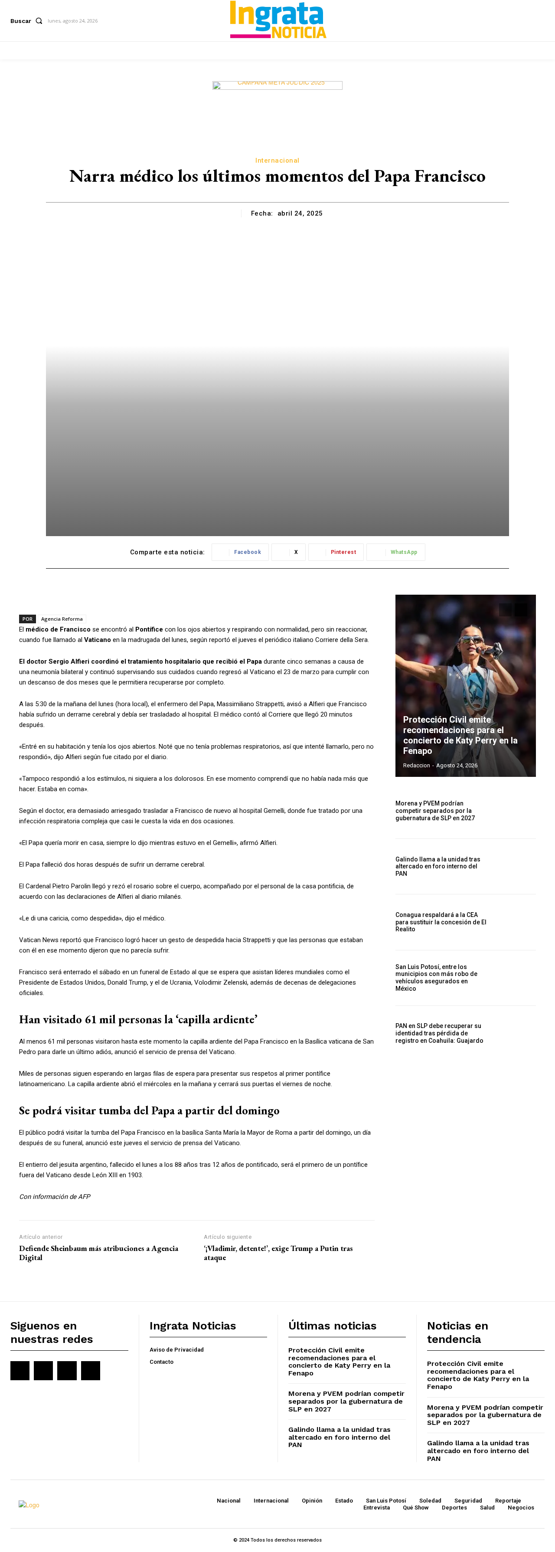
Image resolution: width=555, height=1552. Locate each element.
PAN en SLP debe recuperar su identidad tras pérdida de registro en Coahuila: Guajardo (439, 1033)
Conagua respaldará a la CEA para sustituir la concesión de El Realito (440, 922)
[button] (28, 21)
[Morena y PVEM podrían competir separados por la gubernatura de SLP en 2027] (515, 811)
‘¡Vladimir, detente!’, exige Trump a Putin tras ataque (278, 1253)
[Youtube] (90, 1370)
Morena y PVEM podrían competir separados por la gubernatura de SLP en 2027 (435, 811)
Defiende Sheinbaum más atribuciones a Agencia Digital (98, 1253)
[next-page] (521, 609)
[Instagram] (43, 1370)
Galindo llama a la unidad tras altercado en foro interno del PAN (437, 867)
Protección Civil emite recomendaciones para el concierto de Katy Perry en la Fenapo (460, 735)
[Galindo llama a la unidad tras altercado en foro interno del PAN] (515, 866)
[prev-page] (505, 609)
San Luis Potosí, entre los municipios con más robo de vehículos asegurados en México (436, 977)
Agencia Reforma (62, 619)
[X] (66, 1370)
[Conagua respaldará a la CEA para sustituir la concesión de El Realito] (515, 922)
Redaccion (416, 765)
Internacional (277, 160)
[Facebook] (19, 1370)
